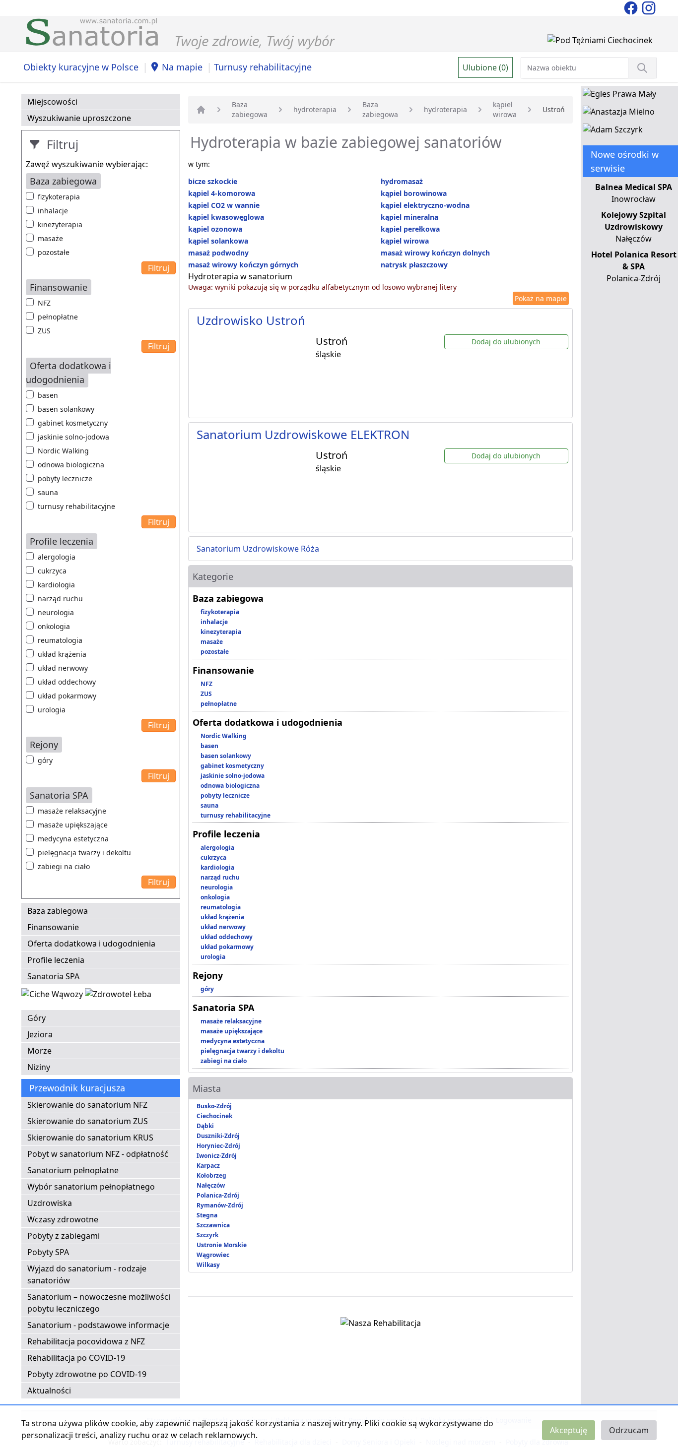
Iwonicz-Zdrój (217, 1155)
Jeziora (40, 1034)
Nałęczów (211, 1185)
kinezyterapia (60, 224)
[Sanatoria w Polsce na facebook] (632, 6)
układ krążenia (62, 654)
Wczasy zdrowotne (62, 1219)
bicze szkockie (212, 181)
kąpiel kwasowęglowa (226, 217)
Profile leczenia (55, 959)
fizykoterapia (59, 196)
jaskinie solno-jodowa (73, 437)
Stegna (207, 1215)
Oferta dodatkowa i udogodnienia (91, 943)
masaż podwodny (218, 252)
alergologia (56, 557)
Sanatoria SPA (53, 976)
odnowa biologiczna (71, 464)
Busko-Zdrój (214, 1106)
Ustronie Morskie (222, 1245)
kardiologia (56, 584)
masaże (50, 238)
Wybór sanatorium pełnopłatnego (91, 1186)
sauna (48, 492)
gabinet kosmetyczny (73, 423)
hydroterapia (315, 109)
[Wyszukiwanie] (642, 68)
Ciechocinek (214, 1116)
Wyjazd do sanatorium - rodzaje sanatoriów (86, 1274)
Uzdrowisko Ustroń (251, 320)
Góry (36, 1017)
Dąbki (205, 1126)
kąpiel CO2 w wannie (224, 205)
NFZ (44, 303)
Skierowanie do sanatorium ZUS (87, 1121)
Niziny (38, 1067)
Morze (39, 1050)
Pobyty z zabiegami (63, 1235)
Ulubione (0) (485, 67)
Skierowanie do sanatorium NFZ (87, 1104)
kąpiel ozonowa (215, 229)
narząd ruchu (60, 598)
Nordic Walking (63, 450)
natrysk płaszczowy (414, 264)
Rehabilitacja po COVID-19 (76, 1357)
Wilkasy (208, 1265)
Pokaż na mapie (541, 298)
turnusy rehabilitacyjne (76, 506)
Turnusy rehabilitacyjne (263, 67)
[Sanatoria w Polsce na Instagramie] (649, 6)
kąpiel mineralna (409, 217)
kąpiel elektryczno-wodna (425, 205)
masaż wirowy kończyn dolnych (435, 252)
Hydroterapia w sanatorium (240, 276)
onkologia (54, 626)
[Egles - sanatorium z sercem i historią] (619, 95)
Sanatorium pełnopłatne (73, 1170)
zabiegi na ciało (64, 866)
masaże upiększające (73, 824)
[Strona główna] (201, 110)
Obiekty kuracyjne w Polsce (80, 67)
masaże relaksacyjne (72, 811)
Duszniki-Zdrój (218, 1136)
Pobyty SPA (48, 1252)
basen (48, 395)
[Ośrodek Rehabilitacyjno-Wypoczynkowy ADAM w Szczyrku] (613, 131)
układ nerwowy (63, 668)
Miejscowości (52, 101)
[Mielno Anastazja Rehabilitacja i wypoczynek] (619, 113)
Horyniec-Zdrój (218, 1145)
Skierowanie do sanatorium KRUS (90, 1137)
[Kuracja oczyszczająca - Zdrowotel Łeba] (118, 996)
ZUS (44, 330)
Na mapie (182, 67)
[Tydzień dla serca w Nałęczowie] (53, 996)
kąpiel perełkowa (410, 229)
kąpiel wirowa (505, 109)
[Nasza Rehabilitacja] (380, 1325)
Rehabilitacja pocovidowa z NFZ (86, 1341)
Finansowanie (53, 927)
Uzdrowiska (49, 1203)
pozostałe (53, 252)
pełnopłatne (58, 316)
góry (45, 760)
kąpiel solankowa (218, 241)
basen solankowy (66, 409)
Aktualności (49, 1390)
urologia (52, 709)
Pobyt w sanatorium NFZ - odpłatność (97, 1153)
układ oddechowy (67, 682)
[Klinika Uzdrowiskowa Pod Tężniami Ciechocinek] (600, 42)
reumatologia (60, 640)
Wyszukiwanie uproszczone (79, 118)
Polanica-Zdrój (218, 1195)
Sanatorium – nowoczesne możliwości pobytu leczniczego (98, 1302)
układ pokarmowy (67, 695)
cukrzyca (52, 570)
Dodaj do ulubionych (506, 341)
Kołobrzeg (211, 1175)
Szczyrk (207, 1235)
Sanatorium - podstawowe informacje (98, 1325)
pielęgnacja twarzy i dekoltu (84, 852)
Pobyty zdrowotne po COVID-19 (86, 1374)
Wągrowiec (213, 1255)
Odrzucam (629, 1430)
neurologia (56, 612)
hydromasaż (402, 181)
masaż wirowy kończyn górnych (243, 264)
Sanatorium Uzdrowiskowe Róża (258, 548)
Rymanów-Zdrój (220, 1205)
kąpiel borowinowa (414, 193)
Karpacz (208, 1165)
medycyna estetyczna (73, 838)
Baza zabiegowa (57, 910)
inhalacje (53, 210)
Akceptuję (568, 1430)
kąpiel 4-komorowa (221, 193)
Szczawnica (213, 1225)
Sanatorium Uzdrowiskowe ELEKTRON (303, 434)
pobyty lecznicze (65, 478)
